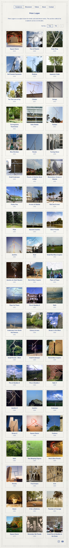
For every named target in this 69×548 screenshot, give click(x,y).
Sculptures (18, 7)
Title (56, 26)
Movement (28, 7)
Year (50, 26)
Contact (51, 7)
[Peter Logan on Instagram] (59, 541)
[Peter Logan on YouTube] (62, 541)
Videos (37, 7)
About (44, 7)
